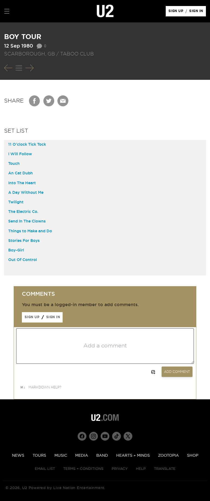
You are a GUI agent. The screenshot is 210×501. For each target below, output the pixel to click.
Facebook (34, 101)
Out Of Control (22, 260)
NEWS (18, 456)
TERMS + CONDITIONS (83, 469)
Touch (14, 164)
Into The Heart (22, 183)
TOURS (39, 456)
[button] (7, 11)
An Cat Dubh (20, 173)
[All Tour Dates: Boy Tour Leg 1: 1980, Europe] (19, 68)
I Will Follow (20, 154)
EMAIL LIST (45, 469)
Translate (165, 469)
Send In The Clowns (27, 221)
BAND (102, 456)
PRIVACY (120, 469)
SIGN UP (176, 12)
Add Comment (177, 371)
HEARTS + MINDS (133, 456)
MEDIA (81, 456)
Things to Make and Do (30, 231)
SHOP (192, 456)
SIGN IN (197, 12)
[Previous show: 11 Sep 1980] (8, 68)
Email (63, 101)
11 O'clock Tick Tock (27, 145)
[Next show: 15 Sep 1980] (29, 68)
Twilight (16, 202)
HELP (141, 469)
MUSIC (60, 456)
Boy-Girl (16, 250)
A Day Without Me (25, 193)
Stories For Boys (24, 241)
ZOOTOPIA (168, 456)
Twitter (49, 101)
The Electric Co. (23, 212)
